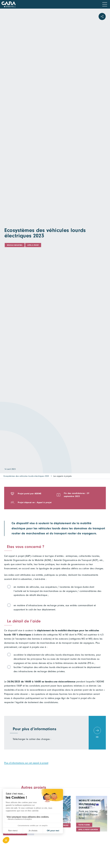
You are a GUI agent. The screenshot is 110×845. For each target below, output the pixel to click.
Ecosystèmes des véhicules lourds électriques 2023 (26, 476)
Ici (97, 737)
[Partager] (102, 16)
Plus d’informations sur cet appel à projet (26, 763)
